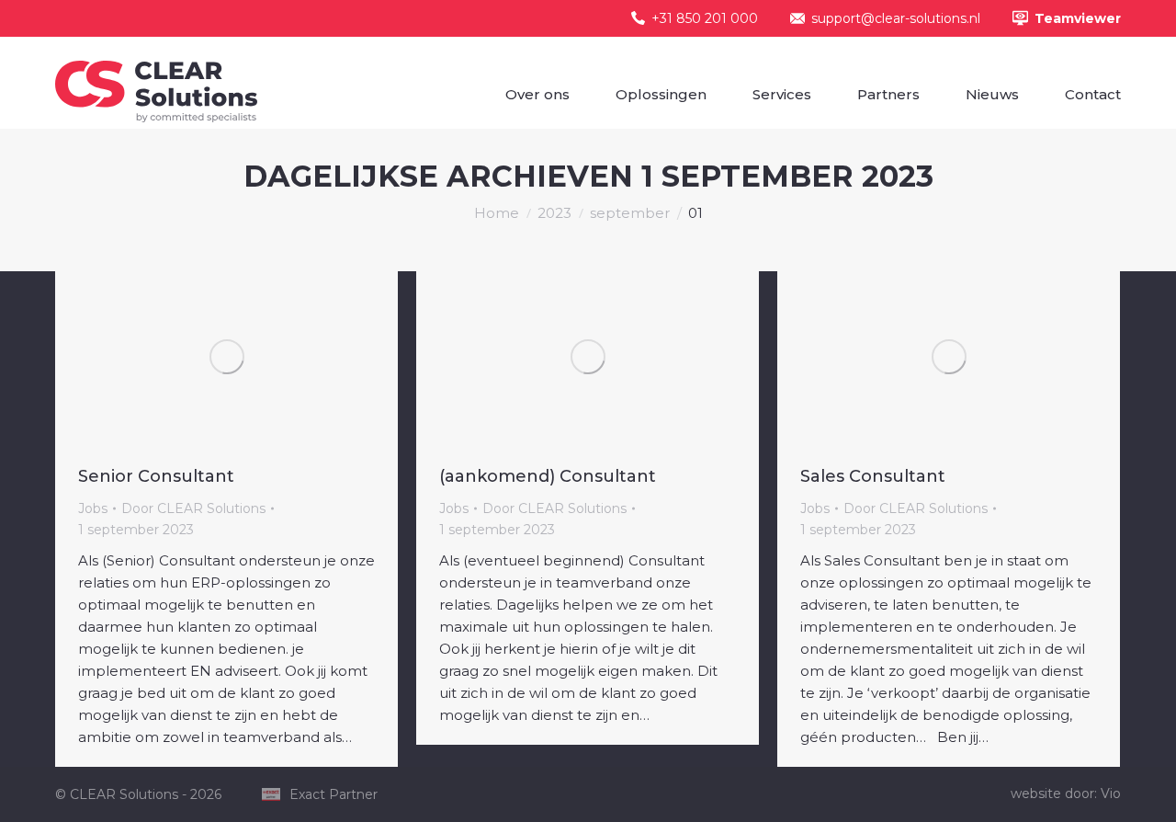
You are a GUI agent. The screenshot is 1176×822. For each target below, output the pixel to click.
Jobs (92, 508)
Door (193, 508)
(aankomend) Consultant (547, 476)
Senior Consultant (156, 476)
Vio (1111, 793)
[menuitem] (537, 95)
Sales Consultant (872, 476)
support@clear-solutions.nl (895, 18)
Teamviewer (1078, 18)
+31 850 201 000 (704, 18)
